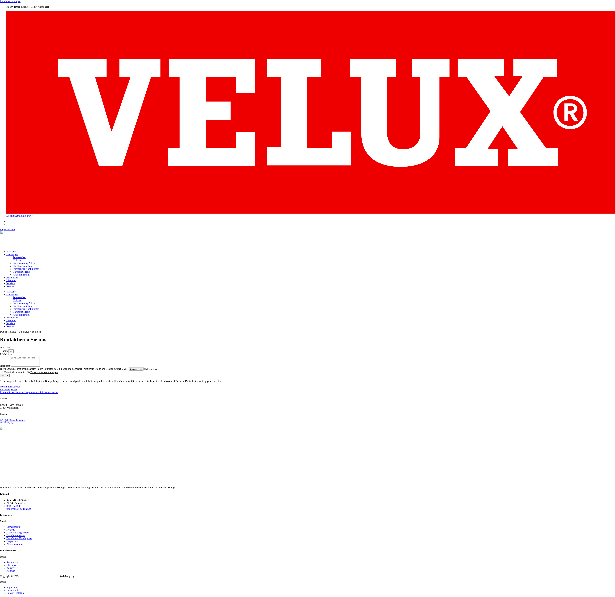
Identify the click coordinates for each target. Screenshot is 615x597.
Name (3, 347)
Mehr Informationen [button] (10, 386)
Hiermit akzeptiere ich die (31, 372)
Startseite (11, 251)
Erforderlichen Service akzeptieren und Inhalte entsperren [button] (29, 392)
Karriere (10, 283)
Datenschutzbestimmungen (44, 372)
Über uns (11, 280)
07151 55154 (6, 423)
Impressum (11, 587)
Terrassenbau (19, 257)
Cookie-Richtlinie (15, 593)
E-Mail (4, 354)
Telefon (4, 351)
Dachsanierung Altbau (24, 263)
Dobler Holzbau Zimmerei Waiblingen (38, 576)
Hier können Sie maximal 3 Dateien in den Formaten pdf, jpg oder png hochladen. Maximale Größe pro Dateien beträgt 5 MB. (64, 368)
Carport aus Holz (21, 271)
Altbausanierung (21, 274)
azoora (78, 576)
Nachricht (5, 365)
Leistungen (12, 254)
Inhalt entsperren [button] (8, 389)
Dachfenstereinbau (22, 266)
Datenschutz (12, 590)
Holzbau (17, 260)
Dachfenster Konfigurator (26, 269)
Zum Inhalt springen (10, 1)
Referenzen (12, 277)
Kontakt (10, 286)
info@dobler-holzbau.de (12, 420)
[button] (307, 521)
